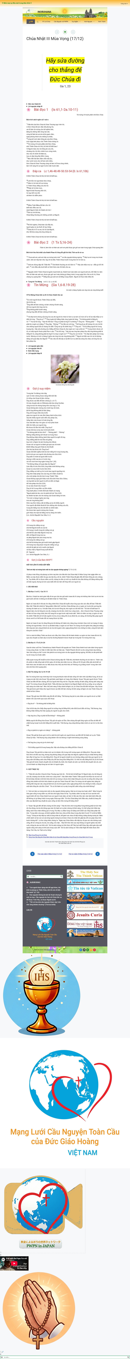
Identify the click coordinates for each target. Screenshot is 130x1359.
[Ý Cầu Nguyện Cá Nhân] (39, 1349)
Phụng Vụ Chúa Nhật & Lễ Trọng (83, 837)
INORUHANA (44, 12)
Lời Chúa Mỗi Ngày (60, 837)
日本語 (28, 871)
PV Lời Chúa (46, 21)
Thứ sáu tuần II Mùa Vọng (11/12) (49, 854)
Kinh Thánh (101, 21)
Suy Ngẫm (75, 21)
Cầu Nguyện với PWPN (61, 21)
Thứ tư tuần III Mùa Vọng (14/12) (81, 854)
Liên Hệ (29, 910)
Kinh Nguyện (88, 21)
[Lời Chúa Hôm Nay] (42, 1037)
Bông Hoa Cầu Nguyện (36, 837)
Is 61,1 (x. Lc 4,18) (42, 282)
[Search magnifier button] (61, 876)
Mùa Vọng (32, 835)
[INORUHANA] (80, 949)
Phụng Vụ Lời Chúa (41, 835)
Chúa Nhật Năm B (48, 837)
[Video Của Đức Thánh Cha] (43, 1253)
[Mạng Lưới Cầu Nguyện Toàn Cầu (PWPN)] (65, 1168)
